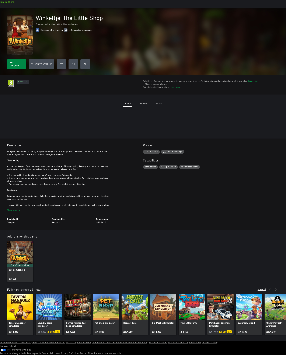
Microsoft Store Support (180, 342)
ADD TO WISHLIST (43, 64)
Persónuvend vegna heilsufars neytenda (20, 353)
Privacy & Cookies (70, 353)
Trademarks (100, 353)
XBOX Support (73, 342)
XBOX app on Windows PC (51, 342)
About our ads (113, 353)
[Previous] (270, 290)
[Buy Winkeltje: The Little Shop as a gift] (73, 64)
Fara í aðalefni (7, 1)
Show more (12, 210)
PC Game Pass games (26, 342)
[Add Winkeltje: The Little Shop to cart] (61, 64)
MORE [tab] (159, 103)
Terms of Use (86, 353)
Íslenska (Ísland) (8, 346)
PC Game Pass (7, 342)
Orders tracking (210, 342)
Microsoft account (158, 342)
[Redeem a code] (85, 64)
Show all (262, 289)
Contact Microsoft (51, 353)
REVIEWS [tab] (143, 103)
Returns (197, 342)
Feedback (86, 342)
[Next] (276, 290)
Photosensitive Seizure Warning (131, 342)
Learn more (253, 81)
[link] (20, 261)
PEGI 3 (21, 82)
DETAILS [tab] (127, 103)
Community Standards (103, 342)
